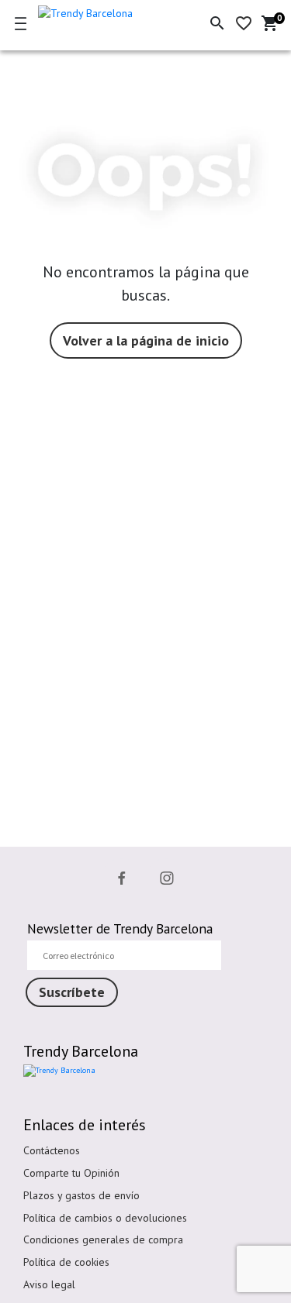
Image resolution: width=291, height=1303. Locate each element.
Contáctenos (51, 1150)
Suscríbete (72, 992)
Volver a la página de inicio (146, 340)
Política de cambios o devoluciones (105, 1218)
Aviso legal (49, 1284)
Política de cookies (66, 1262)
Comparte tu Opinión (71, 1173)
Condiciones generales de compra (103, 1239)
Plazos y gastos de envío (81, 1195)
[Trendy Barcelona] (103, 11)
